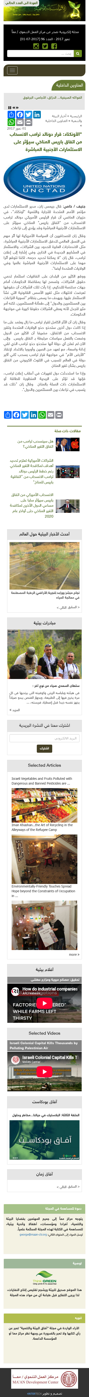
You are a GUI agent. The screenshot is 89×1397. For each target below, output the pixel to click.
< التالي (61, 608)
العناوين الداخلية (56, 120)
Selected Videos (44, 1033)
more (73, 954)
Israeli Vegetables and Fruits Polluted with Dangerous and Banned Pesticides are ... (42, 781)
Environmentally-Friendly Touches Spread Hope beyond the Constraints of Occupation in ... (43, 891)
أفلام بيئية (44, 970)
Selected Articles (44, 765)
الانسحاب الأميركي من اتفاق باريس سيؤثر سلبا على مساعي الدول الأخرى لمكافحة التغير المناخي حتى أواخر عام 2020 (31, 506)
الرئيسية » (74, 116)
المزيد (15, 710)
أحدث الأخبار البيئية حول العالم (44, 534)
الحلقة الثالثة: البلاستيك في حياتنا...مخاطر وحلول (46, 1115)
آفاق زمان (44, 1174)
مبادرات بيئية (45, 623)
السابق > (74, 607)
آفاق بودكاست (44, 1102)
